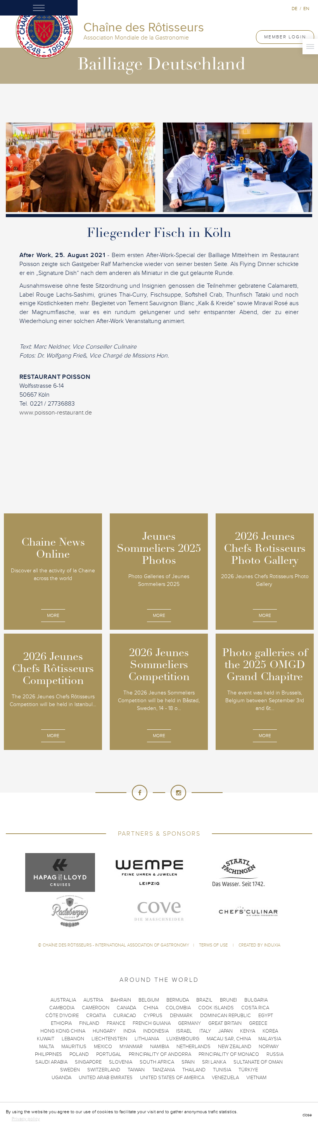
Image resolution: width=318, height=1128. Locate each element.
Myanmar (131, 1046)
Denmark (181, 1015)
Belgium (148, 1000)
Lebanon (73, 1039)
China (150, 1008)
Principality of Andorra (160, 1054)
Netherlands (193, 1046)
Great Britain (225, 1023)
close (307, 1115)
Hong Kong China (62, 1031)
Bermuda (177, 1000)
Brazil (204, 1000)
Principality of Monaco (229, 1054)
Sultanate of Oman (258, 1062)
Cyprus (152, 1015)
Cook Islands (216, 1008)
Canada (126, 1008)
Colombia (178, 1008)
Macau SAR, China (229, 1039)
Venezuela (225, 1077)
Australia (63, 1000)
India (129, 1031)
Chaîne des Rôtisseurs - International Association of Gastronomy (116, 945)
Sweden (70, 1070)
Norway (269, 1046)
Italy (205, 1031)
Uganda (61, 1077)
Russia (274, 1054)
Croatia (96, 1015)
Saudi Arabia (51, 1062)
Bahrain (121, 1000)
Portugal (108, 1054)
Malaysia (269, 1039)
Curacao (124, 1015)
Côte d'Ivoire (62, 1015)
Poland (79, 1054)
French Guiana (152, 1023)
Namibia (159, 1046)
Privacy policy (26, 1118)
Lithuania (147, 1039)
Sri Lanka (214, 1062)
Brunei (228, 1000)
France (116, 1023)
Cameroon (95, 1008)
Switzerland (103, 1070)
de (294, 8)
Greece (258, 1023)
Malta (46, 1046)
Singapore (88, 1062)
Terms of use (214, 945)
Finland (89, 1023)
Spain (188, 1062)
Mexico (103, 1046)
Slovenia (120, 1062)
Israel (184, 1031)
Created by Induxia (259, 945)
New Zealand (234, 1046)
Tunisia (222, 1070)
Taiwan (136, 1070)
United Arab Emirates (106, 1077)
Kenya (247, 1031)
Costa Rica (255, 1008)
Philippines (48, 1054)
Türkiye (248, 1070)
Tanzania (163, 1070)
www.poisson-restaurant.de (55, 412)
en (306, 8)
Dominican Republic (225, 1015)
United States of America (172, 1077)
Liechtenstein (109, 1039)
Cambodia (61, 1008)
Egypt (265, 1015)
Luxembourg (182, 1039)
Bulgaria (256, 1000)
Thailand (194, 1070)
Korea (270, 1031)
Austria (93, 1000)
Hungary (104, 1031)
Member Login (285, 37)
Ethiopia (61, 1023)
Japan (225, 1031)
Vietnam (256, 1077)
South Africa (157, 1062)
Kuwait (45, 1039)
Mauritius (73, 1046)
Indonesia (156, 1031)
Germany (189, 1023)
